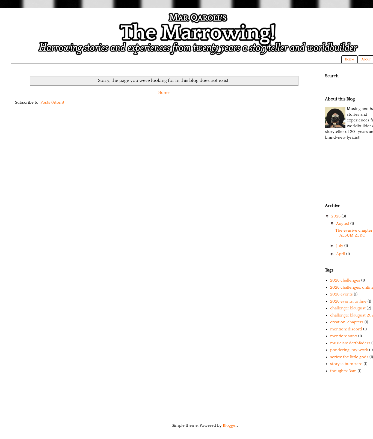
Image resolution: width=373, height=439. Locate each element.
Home (349, 59)
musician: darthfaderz (350, 343)
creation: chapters (346, 322)
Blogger (230, 425)
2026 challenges (345, 280)
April (341, 254)
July (340, 245)
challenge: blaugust (348, 308)
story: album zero (346, 364)
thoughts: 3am (343, 371)
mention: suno (343, 336)
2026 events (341, 294)
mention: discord (346, 329)
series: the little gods (349, 357)
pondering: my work (349, 350)
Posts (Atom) (52, 102)
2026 (336, 216)
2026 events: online (348, 301)
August (343, 223)
